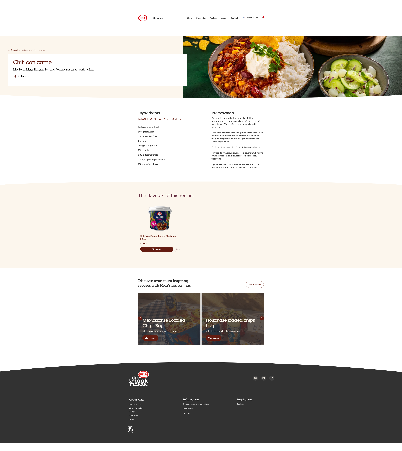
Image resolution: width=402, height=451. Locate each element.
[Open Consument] (165, 18)
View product (156, 249)
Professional (12, 50)
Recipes (24, 50)
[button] (177, 249)
